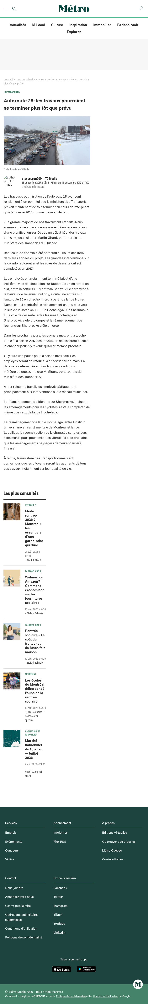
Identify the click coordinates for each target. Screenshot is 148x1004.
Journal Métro (34, 559)
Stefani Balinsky (35, 613)
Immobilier (102, 24)
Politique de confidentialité (23, 937)
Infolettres (61, 832)
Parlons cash (127, 24)
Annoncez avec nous (19, 896)
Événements (13, 841)
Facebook (60, 887)
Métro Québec (112, 850)
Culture (57, 24)
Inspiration (78, 24)
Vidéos (10, 859)
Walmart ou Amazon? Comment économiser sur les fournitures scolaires (34, 590)
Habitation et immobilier (32, 733)
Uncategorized (25, 79)
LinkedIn (60, 932)
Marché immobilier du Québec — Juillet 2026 (33, 749)
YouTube (59, 923)
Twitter (58, 896)
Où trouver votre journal (119, 841)
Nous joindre (14, 887)
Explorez (74, 31)
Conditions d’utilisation (21, 928)
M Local (38, 24)
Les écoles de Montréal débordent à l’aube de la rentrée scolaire (35, 691)
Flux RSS (60, 841)
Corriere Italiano (113, 859)
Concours (12, 850)
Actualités (18, 24)
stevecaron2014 (32, 178)
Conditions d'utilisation (105, 996)
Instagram (61, 905)
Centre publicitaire (18, 905)
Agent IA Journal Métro (33, 774)
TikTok (58, 914)
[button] (5, 9)
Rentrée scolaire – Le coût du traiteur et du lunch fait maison (35, 641)
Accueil (8, 79)
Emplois (11, 832)
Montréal (30, 674)
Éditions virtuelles (114, 832)
